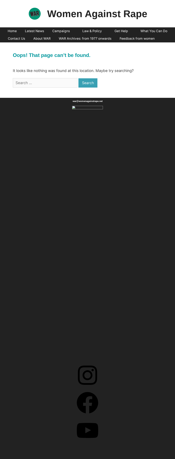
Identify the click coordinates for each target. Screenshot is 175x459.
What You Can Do (153, 31)
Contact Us (16, 39)
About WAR (42, 39)
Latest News (34, 31)
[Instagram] (87, 387)
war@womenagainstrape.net (88, 101)
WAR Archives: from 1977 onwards (85, 39)
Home (12, 31)
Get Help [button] (121, 31)
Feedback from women (137, 39)
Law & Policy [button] (92, 31)
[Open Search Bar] (165, 38)
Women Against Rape (97, 13)
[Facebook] (87, 415)
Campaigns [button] (61, 31)
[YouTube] (87, 442)
